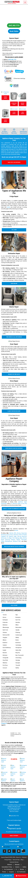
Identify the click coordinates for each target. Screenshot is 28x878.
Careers (17, 867)
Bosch (8, 534)
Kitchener (5, 655)
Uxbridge (18, 660)
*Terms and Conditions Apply (14, 820)
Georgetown (19, 647)
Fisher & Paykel (23, 534)
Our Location (15, 811)
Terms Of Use (16, 859)
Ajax (17, 614)
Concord (5, 667)
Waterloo (5, 662)
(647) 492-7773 (8, 875)
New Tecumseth (20, 655)
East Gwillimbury (7, 647)
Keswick (5, 652)
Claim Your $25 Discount (14, 411)
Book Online (14, 31)
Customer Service (14, 862)
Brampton (18, 617)
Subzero (13, 539)
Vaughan (5, 637)
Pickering (18, 632)
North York (5, 630)
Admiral (11, 533)
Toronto (5, 614)
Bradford (5, 642)
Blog (22, 859)
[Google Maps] (23, 851)
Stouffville (5, 660)
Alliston (4, 640)
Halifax (17, 667)
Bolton (17, 640)
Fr (16, 869)
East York (18, 619)
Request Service (22, 875)
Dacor (11, 534)
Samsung (7, 539)
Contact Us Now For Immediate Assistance (15, 508)
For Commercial (8, 869)
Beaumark (24, 533)
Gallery (24, 867)
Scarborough (19, 635)
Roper (2, 539)
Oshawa (5, 632)
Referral (24, 857)
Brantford (18, 642)
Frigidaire (3, 536)
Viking (2, 541)
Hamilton (18, 622)
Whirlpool (15, 541)
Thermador (24, 539)
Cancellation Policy (7, 867)
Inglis (15, 536)
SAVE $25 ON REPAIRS (14, 162)
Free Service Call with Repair (14, 337)
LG (7, 538)
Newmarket (18, 627)
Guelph (4, 650)
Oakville (17, 630)
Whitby (17, 637)
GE (7, 536)
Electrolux (16, 534)
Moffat (25, 538)
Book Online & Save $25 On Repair (14, 448)
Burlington (5, 619)
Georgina (18, 662)
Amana (19, 533)
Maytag (17, 538)
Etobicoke (5, 622)
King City (18, 652)
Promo (4, 872)
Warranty (17, 864)
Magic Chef (12, 538)
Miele (21, 538)
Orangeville (5, 657)
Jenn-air (19, 536)
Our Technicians (21, 872)
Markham (5, 625)
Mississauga (6, 627)
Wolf (19, 541)
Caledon (5, 645)
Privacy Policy (8, 859)
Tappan (18, 539)
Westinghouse (8, 541)
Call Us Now (14, 605)
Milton (17, 625)
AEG (15, 533)
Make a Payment (14, 835)
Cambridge (18, 645)
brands (16, 530)
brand (8, 207)
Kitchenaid (3, 538)
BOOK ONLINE (14, 283)
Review (22, 869)
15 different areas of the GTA (19, 503)
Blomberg (3, 534)
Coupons (11, 872)
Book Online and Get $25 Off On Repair (14, 546)
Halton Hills (18, 650)
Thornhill (18, 665)
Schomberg (18, 657)
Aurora (4, 617)
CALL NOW (14, 229)
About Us (18, 857)
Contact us (4, 723)
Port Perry (5, 665)
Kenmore (24, 536)
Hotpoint (11, 536)
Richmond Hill (6, 635)
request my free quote (14, 374)
